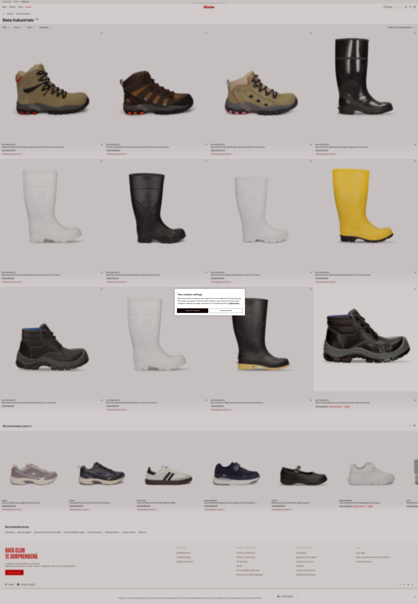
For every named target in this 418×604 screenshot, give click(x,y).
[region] (209, 301)
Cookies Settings (226, 310)
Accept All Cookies (193, 310)
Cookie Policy (233, 303)
